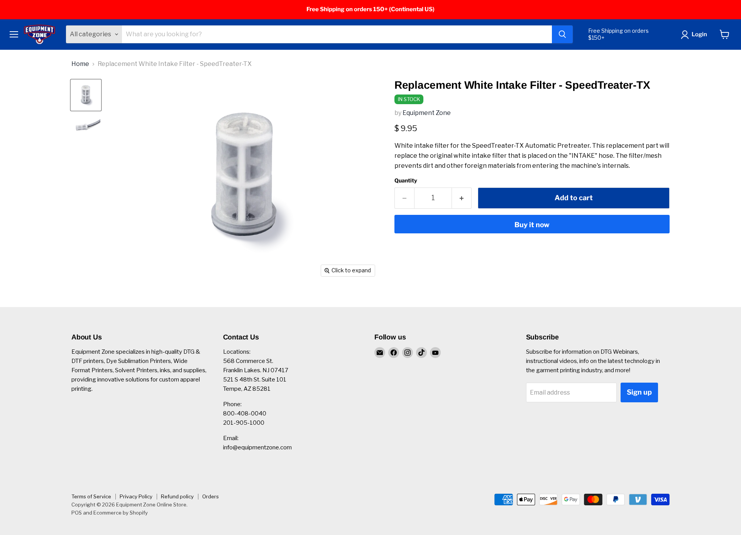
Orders (210, 496)
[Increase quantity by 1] (462, 198)
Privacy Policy (136, 496)
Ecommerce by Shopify (120, 513)
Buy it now (532, 225)
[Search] (562, 34)
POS (76, 513)
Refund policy (177, 496)
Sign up (639, 392)
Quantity (405, 180)
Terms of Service (91, 496)
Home (80, 64)
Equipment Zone (427, 112)
